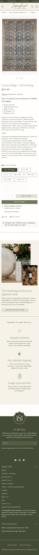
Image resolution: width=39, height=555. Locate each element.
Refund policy (7, 477)
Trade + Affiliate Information (13, 487)
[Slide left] (16, 78)
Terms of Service (7, 484)
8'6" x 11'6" (9, 190)
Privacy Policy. (30, 448)
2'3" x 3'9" (24, 170)
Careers (4, 490)
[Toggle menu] (2, 6)
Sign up (17, 225)
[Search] (32, 6)
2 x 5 (6, 175)
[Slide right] (22, 78)
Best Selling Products (18, 12)
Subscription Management (11, 507)
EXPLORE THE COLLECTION (15, 310)
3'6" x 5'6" (30, 175)
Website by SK (32, 550)
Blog (3, 500)
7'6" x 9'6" (20, 185)
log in (24, 225)
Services (4, 494)
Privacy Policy (7, 480)
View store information (11, 212)
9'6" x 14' (22, 190)
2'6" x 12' (20, 180)
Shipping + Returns (8, 474)
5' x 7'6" (8, 185)
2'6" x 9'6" (7, 180)
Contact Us (6, 504)
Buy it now (19, 202)
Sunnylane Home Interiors (17, 550)
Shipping (4, 94)
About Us (5, 497)
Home (4, 12)
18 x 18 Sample (9, 170)
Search (4, 470)
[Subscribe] (35, 443)
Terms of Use (21, 448)
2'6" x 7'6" (17, 175)
